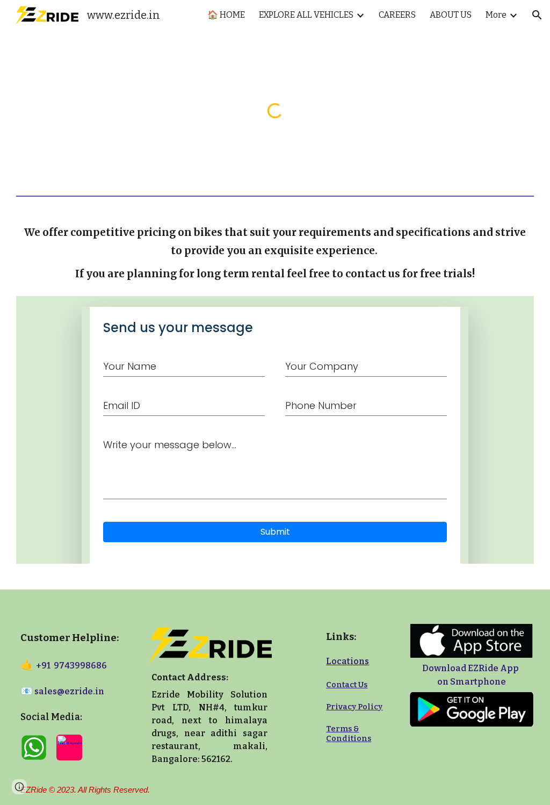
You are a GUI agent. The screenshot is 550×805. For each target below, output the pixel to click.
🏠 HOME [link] (226, 15)
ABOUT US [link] (451, 15)
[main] (275, 246)
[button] (537, 15)
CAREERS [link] (397, 15)
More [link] (496, 15)
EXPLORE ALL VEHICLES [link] (306, 15)
